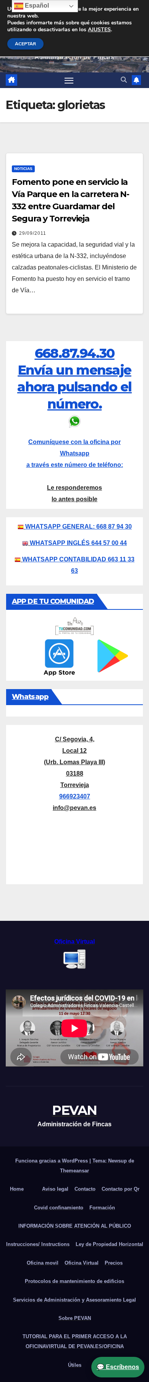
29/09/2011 (32, 233)
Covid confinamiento (58, 1207)
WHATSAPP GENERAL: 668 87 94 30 (78, 526)
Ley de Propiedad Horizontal (109, 1244)
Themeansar (74, 1171)
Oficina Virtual (82, 1263)
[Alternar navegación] (69, 80)
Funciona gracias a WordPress (52, 1161)
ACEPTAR (25, 44)
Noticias (23, 169)
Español (36, 5)
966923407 (74, 796)
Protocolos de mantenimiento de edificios (74, 1281)
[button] (124, 80)
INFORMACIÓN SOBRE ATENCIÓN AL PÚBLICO (74, 1226)
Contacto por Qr (120, 1189)
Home (17, 1189)
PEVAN (74, 1110)
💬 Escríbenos (118, 1367)
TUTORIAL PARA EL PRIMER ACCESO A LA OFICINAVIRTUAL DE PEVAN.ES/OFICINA (75, 1341)
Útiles (74, 1365)
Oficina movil (42, 1263)
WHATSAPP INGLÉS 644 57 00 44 (78, 543)
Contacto (85, 1189)
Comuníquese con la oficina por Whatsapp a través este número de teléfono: (74, 453)
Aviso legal (55, 1189)
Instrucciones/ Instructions (38, 1244)
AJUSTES (99, 29)
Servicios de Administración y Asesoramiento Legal (74, 1300)
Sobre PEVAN (74, 1318)
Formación (102, 1207)
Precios (114, 1263)
